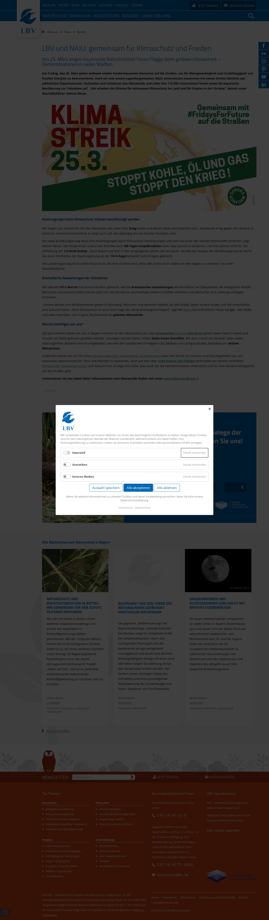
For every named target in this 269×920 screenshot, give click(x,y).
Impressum (125, 508)
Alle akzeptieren (138, 488)
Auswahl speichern (106, 488)
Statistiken (79, 465)
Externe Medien (83, 476)
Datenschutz (143, 508)
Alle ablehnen (167, 488)
